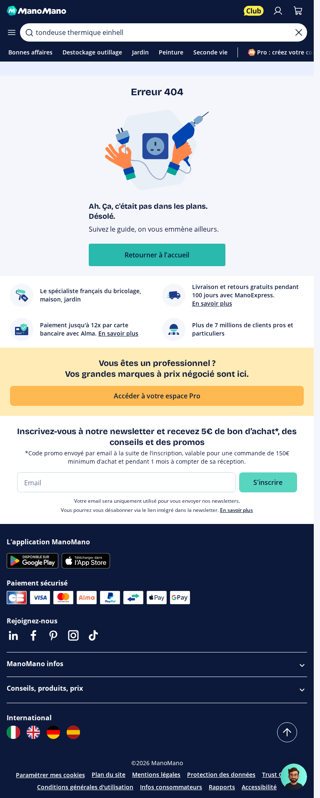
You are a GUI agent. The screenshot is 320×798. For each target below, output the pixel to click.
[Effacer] (299, 32)
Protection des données (221, 774)
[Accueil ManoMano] (122, 11)
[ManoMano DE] (53, 732)
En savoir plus (236, 510)
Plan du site (108, 774)
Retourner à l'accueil (157, 254)
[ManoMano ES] (73, 732)
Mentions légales (156, 774)
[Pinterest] (53, 635)
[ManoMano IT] (13, 732)
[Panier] (298, 11)
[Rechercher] (29, 32)
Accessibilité (259, 787)
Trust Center (280, 774)
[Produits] (12, 32)
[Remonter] (287, 732)
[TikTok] (93, 635)
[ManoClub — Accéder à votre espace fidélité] (253, 11)
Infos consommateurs (171, 787)
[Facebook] (33, 635)
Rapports (222, 787)
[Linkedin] (13, 635)
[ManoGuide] (293, 776)
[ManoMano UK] (33, 732)
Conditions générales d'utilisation (85, 787)
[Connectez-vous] (278, 11)
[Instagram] (73, 635)
